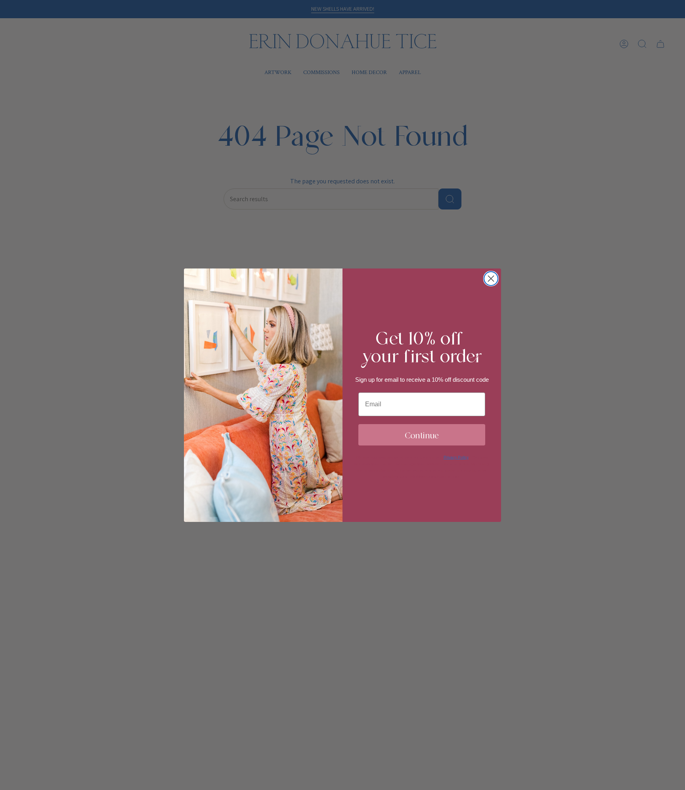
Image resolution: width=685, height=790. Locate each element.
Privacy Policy (456, 457)
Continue (422, 434)
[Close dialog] (491, 279)
